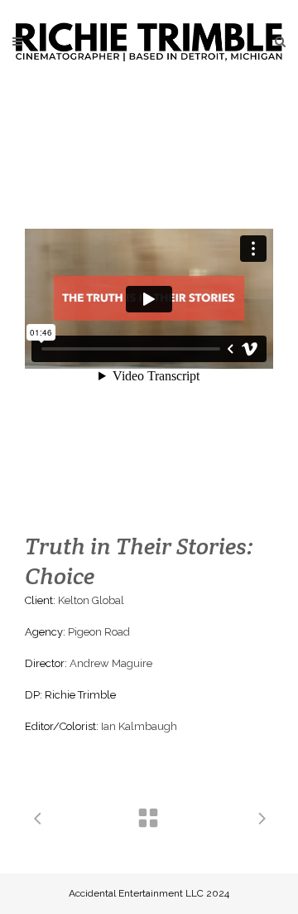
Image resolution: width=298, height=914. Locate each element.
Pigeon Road (99, 632)
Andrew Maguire (111, 663)
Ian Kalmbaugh (139, 726)
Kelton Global (91, 600)
